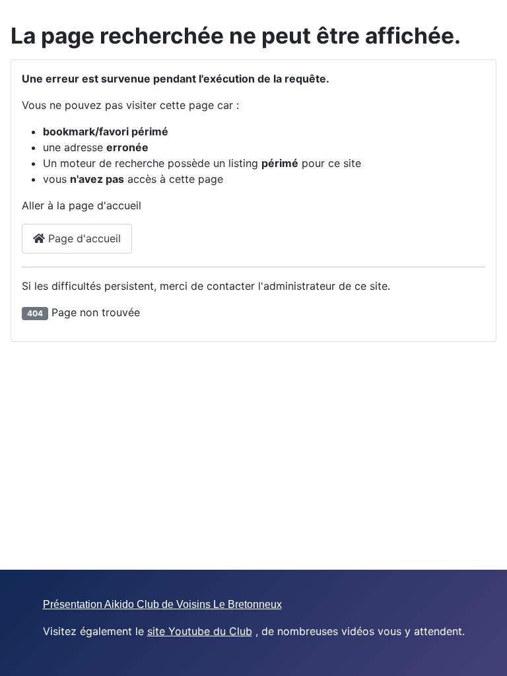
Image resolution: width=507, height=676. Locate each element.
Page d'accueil (83, 238)
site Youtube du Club (199, 631)
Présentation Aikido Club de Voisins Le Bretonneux (162, 604)
